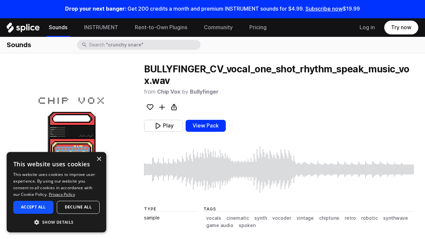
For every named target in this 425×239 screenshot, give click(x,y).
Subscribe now (324, 9)
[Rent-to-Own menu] (192, 27)
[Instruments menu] (123, 27)
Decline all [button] (78, 207)
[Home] (23, 29)
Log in (367, 27)
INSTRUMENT (101, 27)
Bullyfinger (204, 92)
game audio (219, 225)
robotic (369, 218)
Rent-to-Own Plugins (161, 27)
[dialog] (56, 192)
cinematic (237, 218)
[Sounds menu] (72, 27)
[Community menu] (237, 27)
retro (350, 218)
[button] (56, 222)
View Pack (206, 125)
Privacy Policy (62, 194)
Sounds (58, 27)
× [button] (98, 159)
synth (260, 218)
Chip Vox (168, 92)
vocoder (281, 218)
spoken (247, 225)
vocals (213, 218)
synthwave (395, 218)
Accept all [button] (33, 207)
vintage (305, 218)
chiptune (329, 218)
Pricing (258, 27)
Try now (401, 27)
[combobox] (144, 44)
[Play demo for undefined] (72, 145)
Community (218, 27)
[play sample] (279, 169)
